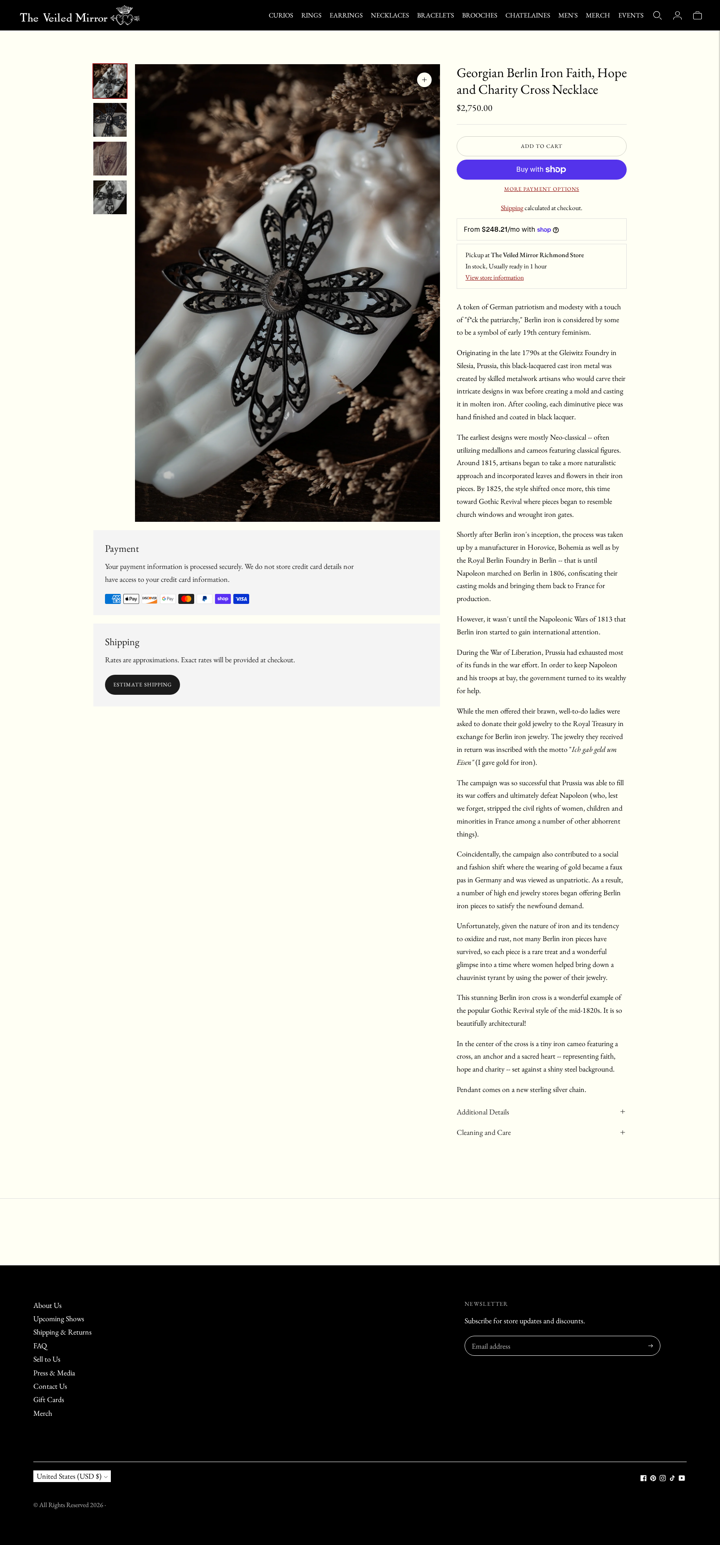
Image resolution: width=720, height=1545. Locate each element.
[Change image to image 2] (110, 120)
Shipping (512, 207)
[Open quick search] (657, 15)
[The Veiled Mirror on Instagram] (663, 1478)
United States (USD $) (69, 1476)
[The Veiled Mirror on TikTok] (672, 1478)
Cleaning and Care (484, 1132)
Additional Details (483, 1112)
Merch (598, 15)
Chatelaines (527, 15)
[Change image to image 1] (110, 81)
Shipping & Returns (62, 1332)
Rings (311, 15)
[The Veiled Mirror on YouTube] (682, 1478)
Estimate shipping (142, 684)
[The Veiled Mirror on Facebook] (643, 1478)
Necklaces (390, 15)
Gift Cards (48, 1399)
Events (630, 15)
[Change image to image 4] (110, 197)
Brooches (479, 15)
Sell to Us (46, 1359)
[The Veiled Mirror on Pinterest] (653, 1478)
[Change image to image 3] (110, 158)
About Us (47, 1305)
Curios (281, 15)
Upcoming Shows (58, 1318)
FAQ (40, 1345)
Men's (568, 15)
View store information (494, 277)
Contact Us (50, 1386)
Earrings (346, 15)
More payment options (541, 189)
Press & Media (54, 1372)
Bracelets (435, 15)
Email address (490, 1337)
